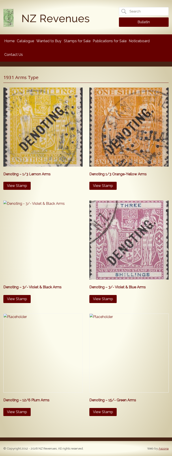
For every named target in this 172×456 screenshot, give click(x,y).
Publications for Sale (110, 41)
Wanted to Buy (48, 41)
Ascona (164, 448)
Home (9, 41)
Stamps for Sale (77, 41)
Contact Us (13, 54)
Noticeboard (139, 41)
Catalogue (25, 41)
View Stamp (17, 186)
